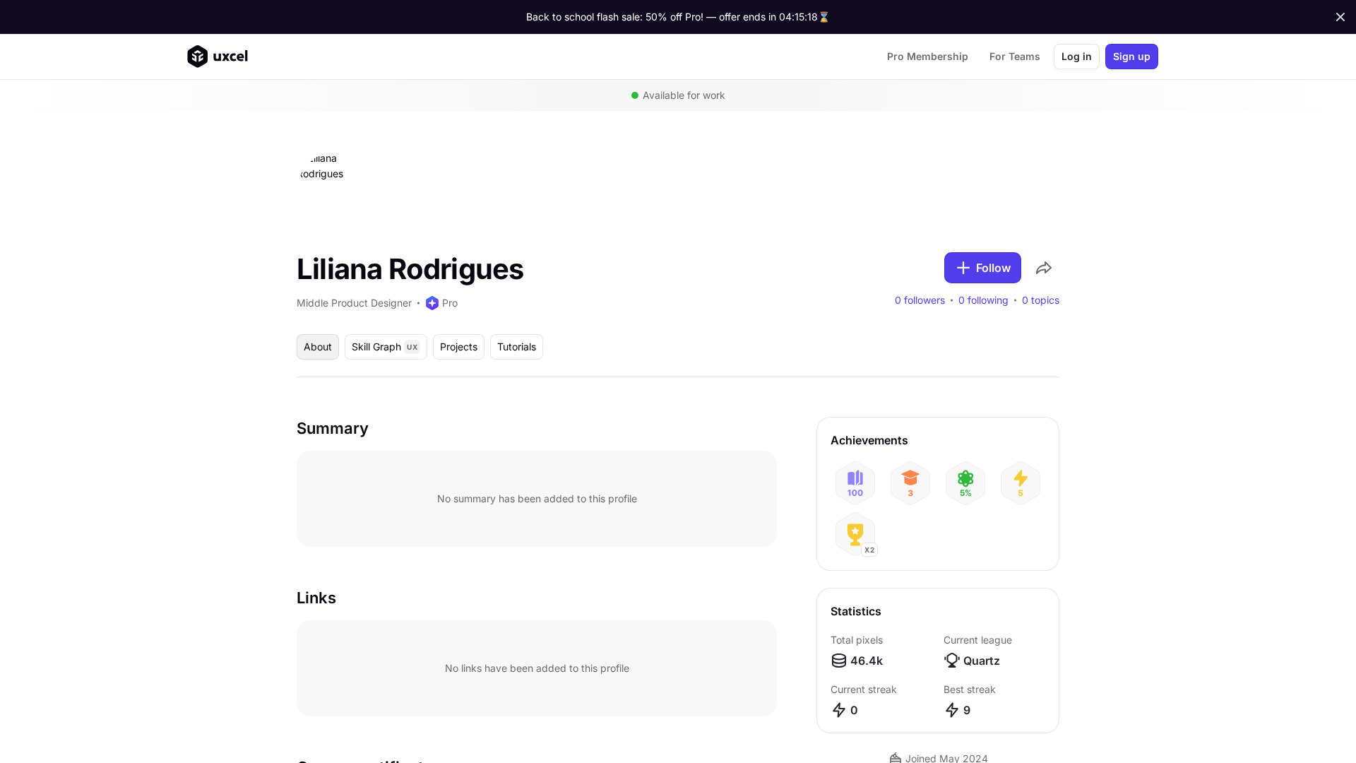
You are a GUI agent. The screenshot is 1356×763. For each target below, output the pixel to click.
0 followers (920, 300)
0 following (983, 300)
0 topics (1040, 300)
